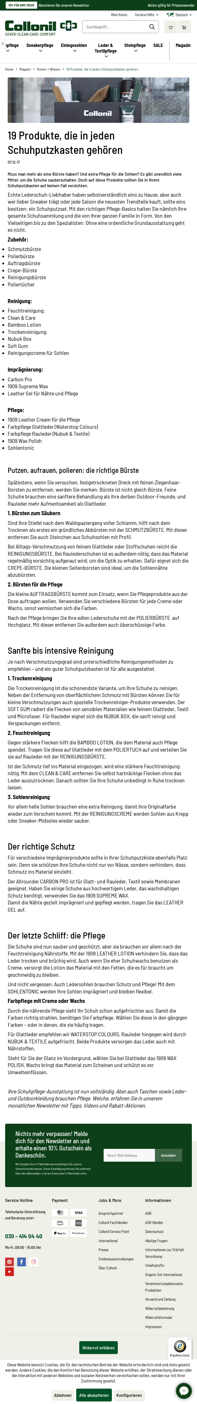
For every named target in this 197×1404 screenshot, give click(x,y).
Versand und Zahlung (160, 1299)
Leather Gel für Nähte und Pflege (43, 393)
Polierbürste (21, 256)
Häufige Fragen (156, 1240)
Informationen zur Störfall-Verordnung (165, 1253)
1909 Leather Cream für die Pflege (44, 419)
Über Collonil (107, 1268)
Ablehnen (63, 1395)
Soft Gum (18, 345)
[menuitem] (119, 15)
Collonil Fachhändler (113, 1222)
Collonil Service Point (113, 1231)
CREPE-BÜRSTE (25, 567)
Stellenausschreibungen (116, 1259)
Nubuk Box (20, 338)
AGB (148, 1213)
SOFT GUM (19, 708)
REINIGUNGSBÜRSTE (30, 553)
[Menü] (189, 1340)
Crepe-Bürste (22, 270)
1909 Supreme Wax (28, 386)
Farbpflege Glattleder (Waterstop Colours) (53, 426)
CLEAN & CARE (55, 773)
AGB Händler (154, 1222)
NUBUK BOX (117, 716)
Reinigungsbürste (27, 277)
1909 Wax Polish (25, 440)
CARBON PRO (54, 881)
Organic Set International (163, 1274)
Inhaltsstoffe (154, 1265)
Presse (103, 1249)
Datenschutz (154, 1231)
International (107, 1240)
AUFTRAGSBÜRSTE (50, 593)
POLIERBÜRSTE (153, 617)
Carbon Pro (20, 379)
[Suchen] (153, 27)
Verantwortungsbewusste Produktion (164, 1286)
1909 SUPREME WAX (107, 895)
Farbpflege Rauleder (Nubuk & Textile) (48, 433)
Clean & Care (21, 317)
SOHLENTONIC (23, 991)
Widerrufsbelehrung (159, 1308)
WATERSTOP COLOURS (95, 1034)
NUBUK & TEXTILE (27, 1041)
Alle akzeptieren (94, 1395)
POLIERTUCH (127, 749)
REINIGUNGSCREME (111, 813)
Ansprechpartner (110, 1213)
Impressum (153, 1326)
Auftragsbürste (24, 263)
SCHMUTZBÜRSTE (144, 529)
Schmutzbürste (24, 248)
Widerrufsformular (158, 1317)
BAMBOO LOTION (95, 742)
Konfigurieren (129, 1395)
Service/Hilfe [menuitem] (145, 14)
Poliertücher (21, 284)
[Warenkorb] (184, 27)
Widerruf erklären (98, 1347)
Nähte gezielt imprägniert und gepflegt (70, 902)
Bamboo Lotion (24, 324)
